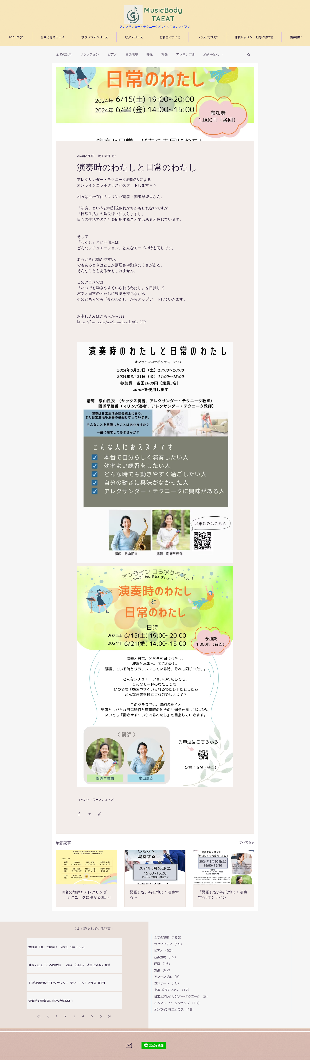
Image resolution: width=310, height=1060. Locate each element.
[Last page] (109, 1016)
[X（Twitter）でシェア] (89, 814)
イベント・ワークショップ (95, 799)
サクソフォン (89, 54)
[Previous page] (47, 1016)
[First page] (39, 1016)
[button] (249, 54)
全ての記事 (64, 54)
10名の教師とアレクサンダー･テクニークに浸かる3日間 (86, 895)
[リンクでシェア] (100, 814)
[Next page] (101, 1016)
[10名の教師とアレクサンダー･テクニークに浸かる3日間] (86, 867)
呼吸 (150, 54)
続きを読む (211, 54)
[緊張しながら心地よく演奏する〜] (155, 867)
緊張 (164, 54)
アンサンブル (185, 54)
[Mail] (129, 1045)
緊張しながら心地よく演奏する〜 (154, 895)
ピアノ (112, 54)
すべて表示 (246, 842)
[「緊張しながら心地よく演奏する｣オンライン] (223, 867)
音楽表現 (131, 54)
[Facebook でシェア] (79, 814)
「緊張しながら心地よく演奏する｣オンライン (222, 895)
